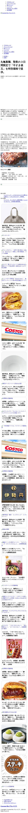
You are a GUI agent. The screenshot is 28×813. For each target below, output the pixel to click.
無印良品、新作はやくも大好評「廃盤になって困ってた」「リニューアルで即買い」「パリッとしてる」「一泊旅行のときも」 (13, 522)
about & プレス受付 (12, 8)
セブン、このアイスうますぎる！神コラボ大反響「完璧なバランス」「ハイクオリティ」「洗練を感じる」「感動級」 (13, 418)
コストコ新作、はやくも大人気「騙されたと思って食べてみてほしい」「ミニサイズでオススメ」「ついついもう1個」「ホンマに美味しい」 (13, 464)
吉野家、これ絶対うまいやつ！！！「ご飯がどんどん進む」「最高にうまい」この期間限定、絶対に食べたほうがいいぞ (13, 477)
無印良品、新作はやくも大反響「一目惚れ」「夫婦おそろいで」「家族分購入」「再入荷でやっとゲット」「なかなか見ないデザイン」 (13, 376)
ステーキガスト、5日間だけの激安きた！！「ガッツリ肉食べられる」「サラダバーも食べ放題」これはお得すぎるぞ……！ (13, 779)
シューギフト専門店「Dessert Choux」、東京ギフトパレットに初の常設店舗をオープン (14, 285)
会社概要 (9, 10)
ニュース (9, 7)
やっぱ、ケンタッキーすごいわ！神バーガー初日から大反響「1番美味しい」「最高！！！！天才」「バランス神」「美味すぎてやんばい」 (13, 705)
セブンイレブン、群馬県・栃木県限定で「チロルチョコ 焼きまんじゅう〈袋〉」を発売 (13, 662)
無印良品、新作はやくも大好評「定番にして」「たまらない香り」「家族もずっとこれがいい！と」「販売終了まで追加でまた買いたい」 (13, 618)
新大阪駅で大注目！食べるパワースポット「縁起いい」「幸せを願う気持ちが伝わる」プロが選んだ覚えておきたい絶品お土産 (13, 718)
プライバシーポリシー (10, 803)
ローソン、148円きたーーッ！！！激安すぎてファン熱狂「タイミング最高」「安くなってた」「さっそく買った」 (13, 792)
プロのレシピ (10, 2)
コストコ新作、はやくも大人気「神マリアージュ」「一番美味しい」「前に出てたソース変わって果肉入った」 (13, 345)
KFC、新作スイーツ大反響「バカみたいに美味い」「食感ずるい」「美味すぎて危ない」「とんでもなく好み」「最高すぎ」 (13, 315)
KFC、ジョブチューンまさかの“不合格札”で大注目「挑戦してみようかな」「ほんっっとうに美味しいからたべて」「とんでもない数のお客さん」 (13, 242)
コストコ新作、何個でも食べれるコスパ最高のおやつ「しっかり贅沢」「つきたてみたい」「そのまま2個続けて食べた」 (13, 748)
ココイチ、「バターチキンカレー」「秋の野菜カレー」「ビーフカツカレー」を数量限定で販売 (13, 633)
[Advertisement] (14, 29)
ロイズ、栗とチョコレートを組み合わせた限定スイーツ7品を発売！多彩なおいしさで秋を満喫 (13, 272)
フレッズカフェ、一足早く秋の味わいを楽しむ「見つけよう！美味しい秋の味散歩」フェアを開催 (13, 258)
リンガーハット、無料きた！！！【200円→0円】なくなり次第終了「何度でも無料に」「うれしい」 (12, 590)
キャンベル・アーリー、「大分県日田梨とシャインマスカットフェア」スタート (13, 579)
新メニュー (10, 5)
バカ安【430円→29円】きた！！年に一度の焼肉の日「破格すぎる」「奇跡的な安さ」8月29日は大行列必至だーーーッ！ (13, 535)
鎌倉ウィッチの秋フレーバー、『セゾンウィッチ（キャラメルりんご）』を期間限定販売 (13, 550)
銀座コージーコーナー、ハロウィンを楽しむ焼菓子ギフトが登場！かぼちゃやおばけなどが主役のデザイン (13, 604)
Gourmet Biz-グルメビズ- (9, 806)
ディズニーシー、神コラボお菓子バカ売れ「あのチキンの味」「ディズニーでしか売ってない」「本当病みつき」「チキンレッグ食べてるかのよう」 (13, 390)
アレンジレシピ (11, 3)
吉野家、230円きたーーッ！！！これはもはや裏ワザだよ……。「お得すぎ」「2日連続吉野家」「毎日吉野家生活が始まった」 (13, 404)
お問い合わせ (7, 801)
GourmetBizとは (8, 799)
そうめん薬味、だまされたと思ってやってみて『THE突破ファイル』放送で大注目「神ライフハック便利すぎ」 (13, 433)
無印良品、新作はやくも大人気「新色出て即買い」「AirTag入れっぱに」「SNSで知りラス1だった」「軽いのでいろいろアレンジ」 (13, 228)
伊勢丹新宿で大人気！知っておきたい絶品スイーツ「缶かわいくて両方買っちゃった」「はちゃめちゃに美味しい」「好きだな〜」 (13, 507)
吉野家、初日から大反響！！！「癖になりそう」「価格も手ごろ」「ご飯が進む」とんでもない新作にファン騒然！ (13, 674)
